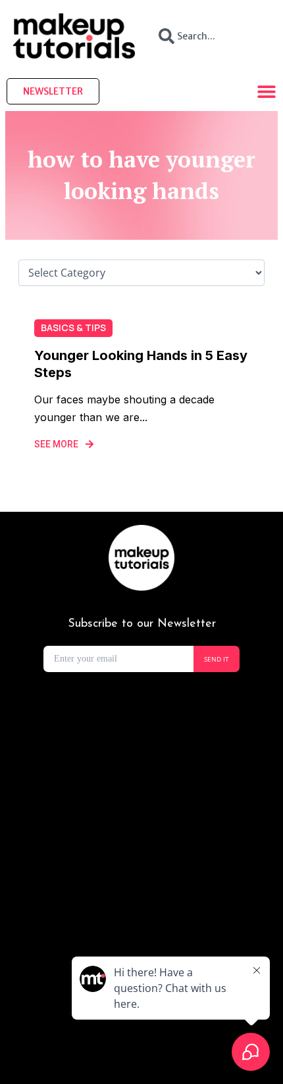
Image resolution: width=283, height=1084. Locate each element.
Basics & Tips (73, 327)
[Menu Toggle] (266, 91)
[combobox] (209, 36)
